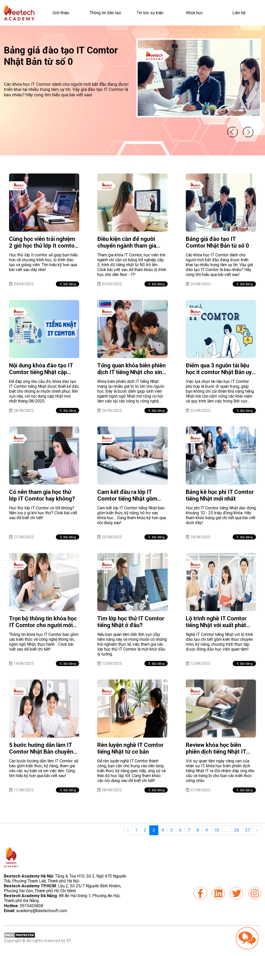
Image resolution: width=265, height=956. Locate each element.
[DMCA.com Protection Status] (19, 934)
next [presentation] (248, 132)
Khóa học (194, 12)
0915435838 (31, 905)
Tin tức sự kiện (150, 12)
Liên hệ (238, 12)
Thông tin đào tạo (105, 12)
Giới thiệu (61, 12)
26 (236, 830)
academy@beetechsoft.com (35, 910)
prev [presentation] (232, 132)
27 (247, 830)
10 (216, 830)
